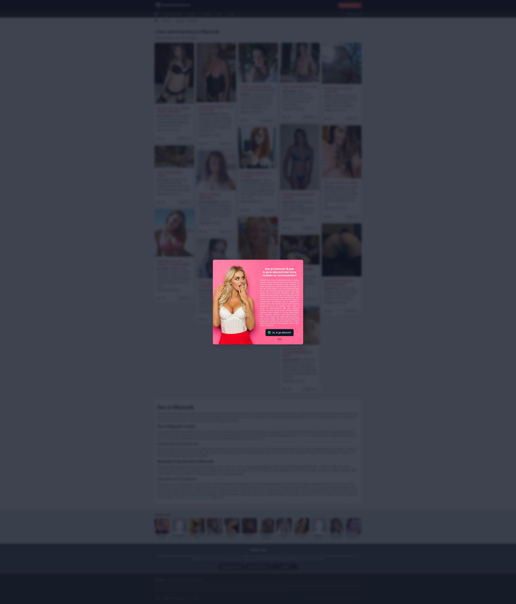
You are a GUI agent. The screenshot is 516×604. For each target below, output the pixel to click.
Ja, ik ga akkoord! (281, 332)
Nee (279, 339)
